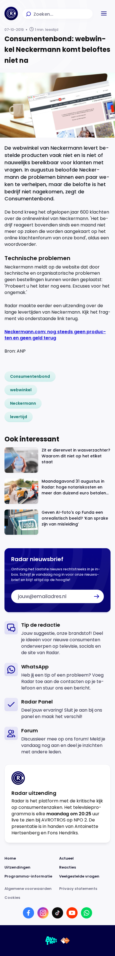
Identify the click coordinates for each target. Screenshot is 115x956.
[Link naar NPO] (65, 940)
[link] (30, 376)
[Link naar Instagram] (43, 912)
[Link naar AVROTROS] (51, 940)
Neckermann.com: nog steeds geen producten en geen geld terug (55, 334)
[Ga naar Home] (11, 13)
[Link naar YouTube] (72, 912)
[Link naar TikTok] (57, 912)
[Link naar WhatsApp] (86, 912)
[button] (104, 13)
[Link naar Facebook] (28, 912)
